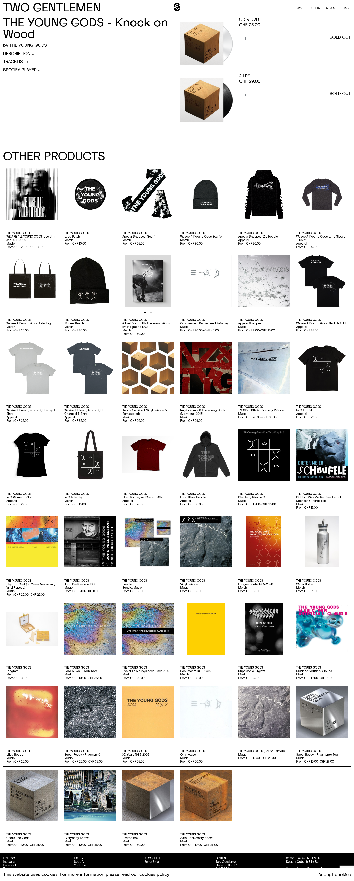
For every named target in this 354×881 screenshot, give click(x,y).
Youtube (80, 865)
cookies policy (154, 874)
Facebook (10, 865)
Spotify (79, 862)
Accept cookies (334, 875)
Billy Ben (314, 862)
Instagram (10, 862)
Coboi (301, 862)
